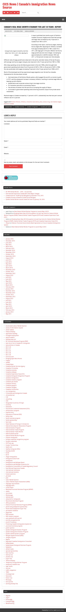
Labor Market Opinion (12, 480)
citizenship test (10, 395)
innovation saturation (32, 102)
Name (6, 141)
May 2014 (8, 264)
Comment (7, 124)
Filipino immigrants (11, 437)
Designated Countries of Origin (15, 403)
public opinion (10, 528)
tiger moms (9, 566)
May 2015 (8, 244)
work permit (9, 582)
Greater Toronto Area (12, 445)
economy (8, 405)
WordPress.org (10, 603)
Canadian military (11, 383)
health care (9, 447)
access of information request (14, 328)
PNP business (10, 514)
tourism (8, 568)
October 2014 (10, 254)
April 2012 (9, 306)
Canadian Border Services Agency (15, 366)
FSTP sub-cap (10, 443)
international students (12, 472)
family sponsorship (11, 420)
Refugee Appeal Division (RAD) (14, 535)
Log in (7, 597)
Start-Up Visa (9, 553)
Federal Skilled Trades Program (15, 430)
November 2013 (10, 269)
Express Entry (10, 412)
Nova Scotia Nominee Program (14, 501)
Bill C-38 (8, 353)
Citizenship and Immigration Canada (16, 393)
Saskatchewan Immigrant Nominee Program (18, 545)
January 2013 (9, 289)
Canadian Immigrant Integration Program (18, 376)
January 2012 (9, 312)
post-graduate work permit (14, 518)
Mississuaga (9, 495)
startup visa (9, 555)
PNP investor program (12, 516)
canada (8, 362)
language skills (10, 485)
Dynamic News (60, 610)
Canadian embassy (11, 372)
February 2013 (10, 287)
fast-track (8, 422)
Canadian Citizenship (12, 368)
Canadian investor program (14, 380)
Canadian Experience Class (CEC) (15, 374)
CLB (7, 397)
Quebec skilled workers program (15, 533)
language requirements (12, 483)
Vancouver (9, 576)
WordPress (51, 610)
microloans (9, 493)
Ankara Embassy (10, 331)
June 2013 (9, 279)
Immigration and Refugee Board (15, 462)
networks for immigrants (13, 499)
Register (8, 595)
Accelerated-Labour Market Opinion (16, 326)
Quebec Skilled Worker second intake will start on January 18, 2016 (25, 199)
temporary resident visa (13, 564)
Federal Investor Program (13, 428)
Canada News (8, 106)
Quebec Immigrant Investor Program (16, 530)
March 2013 (9, 285)
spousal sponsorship (12, 551)
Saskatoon (9, 547)
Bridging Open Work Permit (14, 358)
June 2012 (9, 302)
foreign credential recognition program (17, 439)
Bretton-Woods (15, 102)
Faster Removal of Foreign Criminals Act (17, 424)
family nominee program (13, 418)
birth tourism (10, 356)
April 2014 (9, 266)
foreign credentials (11, 441)
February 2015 (10, 248)
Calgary (8, 360)
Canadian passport (11, 385)
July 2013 (8, 277)
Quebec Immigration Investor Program (17, 531)
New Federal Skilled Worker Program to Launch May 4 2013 (31, 211)
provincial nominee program (14, 526)
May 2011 (8, 314)
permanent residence (12, 510)
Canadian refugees (11, 387)
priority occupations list (13, 520)
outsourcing (46, 102)
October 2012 (10, 294)
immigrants (9, 460)
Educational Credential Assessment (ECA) (18, 408)
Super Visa (9, 558)
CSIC (7, 401)
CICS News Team (18, 31)
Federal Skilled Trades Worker (14, 431)
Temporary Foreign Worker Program (16, 562)
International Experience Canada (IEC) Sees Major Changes (22, 193)
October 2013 (10, 271)
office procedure (10, 503)
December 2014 (10, 250)
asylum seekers (10, 337)
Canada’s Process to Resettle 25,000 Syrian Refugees (21, 197)
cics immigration (10, 391)
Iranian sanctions (11, 474)
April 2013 (9, 283)
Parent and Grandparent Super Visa (16, 508)
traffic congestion (11, 570)
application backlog (11, 333)
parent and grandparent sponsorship (16, 506)
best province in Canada (13, 345)
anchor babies (10, 330)
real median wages (55, 102)
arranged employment (12, 335)
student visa (9, 557)
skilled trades (10, 549)
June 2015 (9, 242)
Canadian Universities (12, 389)
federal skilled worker (12, 433)
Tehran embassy (10, 560)
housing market (10, 451)
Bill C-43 (8, 355)
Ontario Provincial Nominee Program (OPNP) (19, 505)
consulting (9, 399)
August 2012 (9, 298)
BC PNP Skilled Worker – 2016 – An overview (19, 192)
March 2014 (9, 267)
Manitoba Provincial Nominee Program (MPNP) (19, 489)
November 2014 (10, 252)
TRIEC (7, 572)
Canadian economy (19, 106)
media (7, 491)
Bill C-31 (8, 349)
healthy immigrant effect (13, 449)
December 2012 (10, 291)
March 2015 (9, 246)
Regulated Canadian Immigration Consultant (19, 541)
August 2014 (9, 258)
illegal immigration (11, 456)
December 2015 (10, 241)
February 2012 (10, 310)
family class (9, 416)
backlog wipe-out (11, 339)
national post (9, 497)
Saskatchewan (10, 543)
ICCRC (7, 453)
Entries (9, 599)
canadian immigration (32, 106)
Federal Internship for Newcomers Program (18, 426)
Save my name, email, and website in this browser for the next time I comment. (26, 162)
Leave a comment (29, 31)
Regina (8, 539)
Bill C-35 (8, 351)
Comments (10, 601)
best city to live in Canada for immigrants (18, 343)
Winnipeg (8, 580)
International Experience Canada (15, 468)
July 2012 (8, 300)
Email (6, 147)
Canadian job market (45, 106)
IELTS (7, 455)
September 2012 (10, 296)
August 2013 (9, 275)
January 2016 (9, 239)
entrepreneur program (12, 410)
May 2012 (8, 304)
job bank (8, 476)
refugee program (11, 537)
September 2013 (10, 273)
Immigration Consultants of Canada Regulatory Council (22, 466)
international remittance (13, 470)
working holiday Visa (12, 583)
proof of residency (11, 522)
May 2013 (8, 281)
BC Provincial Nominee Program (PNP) (17, 341)
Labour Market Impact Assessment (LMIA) (18, 481)
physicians (9, 512)
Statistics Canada (9, 104)
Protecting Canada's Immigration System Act (18, 524)
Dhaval (8, 223)
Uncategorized (10, 574)
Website (6, 153)
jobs (41, 102)
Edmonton (9, 406)
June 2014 (9, 262)
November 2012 (10, 292)
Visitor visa (9, 578)
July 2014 (8, 260)
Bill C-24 (8, 347)
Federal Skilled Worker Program (15, 435)
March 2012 (9, 308)
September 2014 (10, 256)
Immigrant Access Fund (12, 458)
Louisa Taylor (10, 487)
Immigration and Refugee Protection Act (17, 464)
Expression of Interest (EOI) (14, 414)
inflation (23, 102)
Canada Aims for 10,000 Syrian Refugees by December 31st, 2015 (24, 195)
